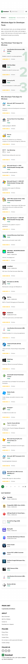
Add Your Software (6, 619)
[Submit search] (10, 11)
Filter (2, 39)
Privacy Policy (5, 632)
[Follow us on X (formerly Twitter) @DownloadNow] (6, 651)
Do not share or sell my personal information (12, 640)
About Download (5, 616)
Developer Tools (12, 17)
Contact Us (4, 621)
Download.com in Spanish (8, 624)
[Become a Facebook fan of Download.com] (3, 651)
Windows (3, 17)
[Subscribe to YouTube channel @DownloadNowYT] (9, 651)
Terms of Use (5, 634)
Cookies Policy (5, 637)
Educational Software (21, 17)
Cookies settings (5, 642)
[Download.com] (5, 11)
